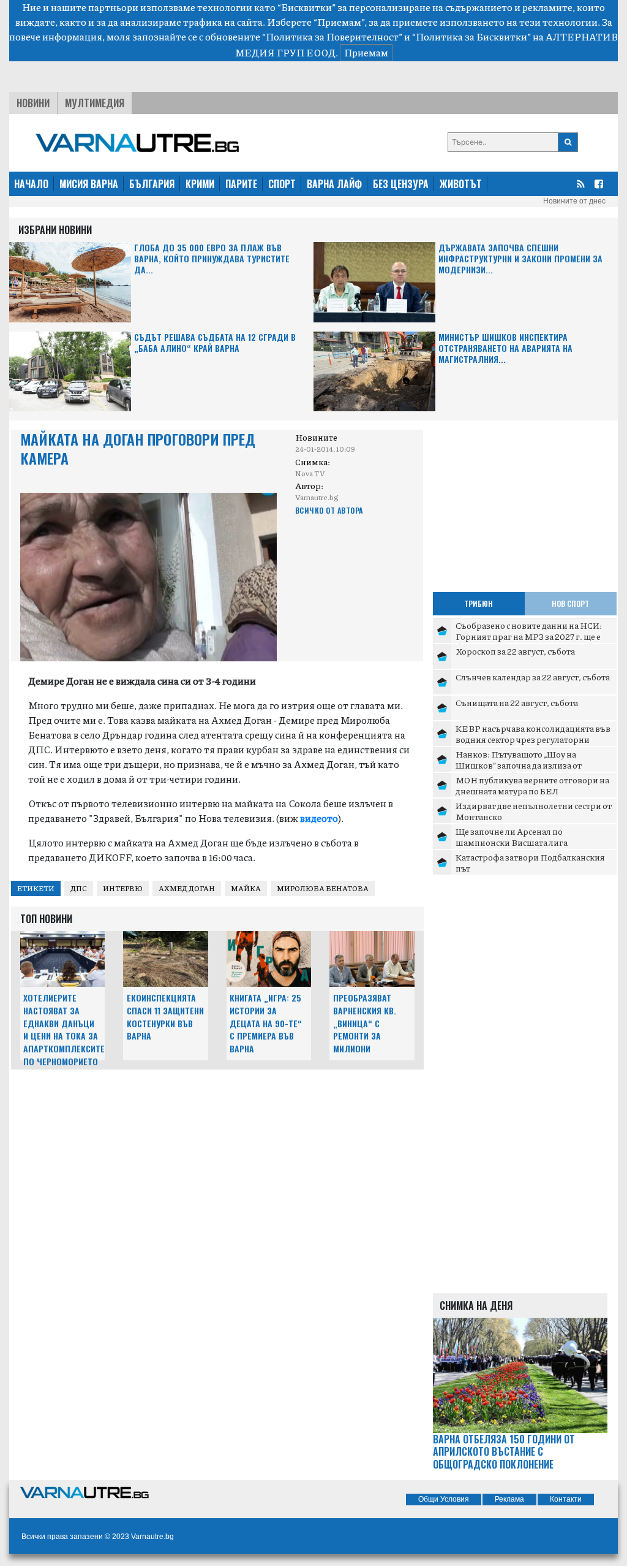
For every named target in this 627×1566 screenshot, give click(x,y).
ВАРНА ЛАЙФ (334, 184)
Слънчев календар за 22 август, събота (533, 677)
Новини (33, 103)
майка (246, 888)
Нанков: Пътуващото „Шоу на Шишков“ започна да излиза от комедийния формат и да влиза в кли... (535, 764)
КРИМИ (200, 184)
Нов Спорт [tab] (570, 603)
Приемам (366, 52)
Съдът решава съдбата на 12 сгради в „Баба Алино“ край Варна (215, 343)
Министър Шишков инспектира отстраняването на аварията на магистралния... (505, 348)
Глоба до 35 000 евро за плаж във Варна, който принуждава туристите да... (212, 259)
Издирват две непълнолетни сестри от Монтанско (534, 811)
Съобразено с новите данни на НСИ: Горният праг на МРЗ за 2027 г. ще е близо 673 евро (529, 636)
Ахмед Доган (187, 888)
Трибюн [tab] (478, 603)
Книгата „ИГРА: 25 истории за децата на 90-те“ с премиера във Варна (266, 1023)
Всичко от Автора (329, 510)
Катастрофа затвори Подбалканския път (530, 862)
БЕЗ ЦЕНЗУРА (401, 184)
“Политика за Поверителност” (332, 36)
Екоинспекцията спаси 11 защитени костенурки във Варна (165, 1016)
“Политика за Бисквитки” (471, 36)
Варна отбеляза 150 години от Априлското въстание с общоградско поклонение (504, 1452)
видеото (319, 818)
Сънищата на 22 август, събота (517, 702)
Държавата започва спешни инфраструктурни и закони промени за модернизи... (520, 259)
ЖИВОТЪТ (461, 184)
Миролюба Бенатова (323, 888)
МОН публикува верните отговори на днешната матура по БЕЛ (532, 785)
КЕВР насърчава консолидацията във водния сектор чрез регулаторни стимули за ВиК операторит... (533, 739)
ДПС (78, 888)
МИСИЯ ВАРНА (88, 184)
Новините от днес (574, 201)
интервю (123, 888)
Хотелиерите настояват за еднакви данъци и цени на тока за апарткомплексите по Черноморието (64, 1029)
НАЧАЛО (31, 184)
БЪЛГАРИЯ (152, 184)
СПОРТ (282, 184)
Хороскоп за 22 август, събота (515, 651)
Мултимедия (94, 103)
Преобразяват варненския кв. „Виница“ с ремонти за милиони (364, 1023)
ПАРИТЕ (241, 184)
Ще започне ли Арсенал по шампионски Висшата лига (512, 836)
